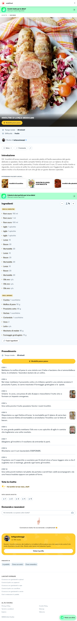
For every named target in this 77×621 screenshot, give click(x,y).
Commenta (22, 148)
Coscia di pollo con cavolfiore (11, 588)
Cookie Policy (43, 606)
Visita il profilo (38, 551)
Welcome (42, 612)
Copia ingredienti (12, 341)
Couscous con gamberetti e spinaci (13, 579)
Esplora (4, 612)
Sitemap (41, 609)
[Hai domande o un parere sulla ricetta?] (36, 513)
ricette (4, 15)
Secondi (13, 15)
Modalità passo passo (13, 123)
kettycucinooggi (19, 140)
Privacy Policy (6, 606)
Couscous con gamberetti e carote (12, 591)
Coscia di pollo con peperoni (10, 582)
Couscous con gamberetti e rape (12, 585)
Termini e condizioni (8, 609)
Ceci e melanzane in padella (10, 594)
